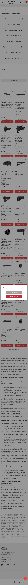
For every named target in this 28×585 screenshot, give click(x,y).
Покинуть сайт (14, 292)
